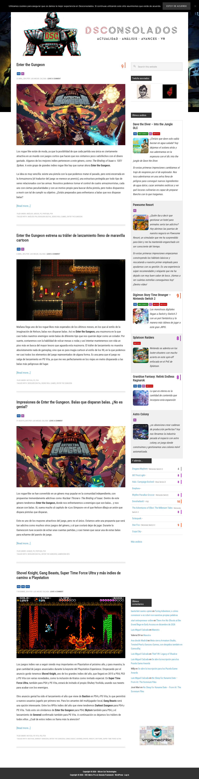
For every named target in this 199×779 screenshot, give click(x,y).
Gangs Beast (71, 739)
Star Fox (136, 525)
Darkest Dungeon (42, 739)
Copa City (136, 531)
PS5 (135, 134)
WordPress (119, 775)
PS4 (18, 74)
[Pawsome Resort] (141, 223)
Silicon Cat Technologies (107, 772)
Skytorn (98, 739)
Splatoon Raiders (143, 337)
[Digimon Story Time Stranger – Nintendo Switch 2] (141, 317)
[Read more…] (23, 205)
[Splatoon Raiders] (141, 356)
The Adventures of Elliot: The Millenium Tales (152, 507)
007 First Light (138, 475)
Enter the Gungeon (30, 64)
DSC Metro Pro (90, 775)
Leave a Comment (54, 79)
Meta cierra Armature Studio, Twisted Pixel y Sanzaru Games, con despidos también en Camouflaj (156, 644)
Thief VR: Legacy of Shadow (164, 654)
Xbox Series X (143, 134)
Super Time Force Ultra (112, 739)
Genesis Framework (106, 775)
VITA (27, 586)
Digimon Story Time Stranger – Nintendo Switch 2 (152, 296)
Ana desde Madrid (139, 640)
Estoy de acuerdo (176, 6)
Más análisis (136, 541)
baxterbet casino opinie (141, 611)
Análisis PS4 (32, 217)
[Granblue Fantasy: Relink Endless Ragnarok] (141, 399)
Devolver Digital (44, 217)
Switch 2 (156, 134)
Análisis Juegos (33, 214)
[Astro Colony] (141, 432)
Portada (46, 214)
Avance (29, 551)
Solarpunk (136, 518)
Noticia (29, 380)
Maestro (156, 629)
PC (23, 74)
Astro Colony (141, 414)
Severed (79, 739)
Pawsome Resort (143, 205)
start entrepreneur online (142, 620)
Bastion (31, 739)
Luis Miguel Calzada (140, 629)
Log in (126, 775)
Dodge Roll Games (59, 217)
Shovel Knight (89, 739)
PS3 (18, 586)
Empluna (136, 488)
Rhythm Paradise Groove (143, 495)
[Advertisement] (157, 570)
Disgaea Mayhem (140, 468)
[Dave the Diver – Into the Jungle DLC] (141, 146)
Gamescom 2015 (63, 554)
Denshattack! (138, 501)
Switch (155, 304)
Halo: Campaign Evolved (143, 481)
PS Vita (36, 736)
